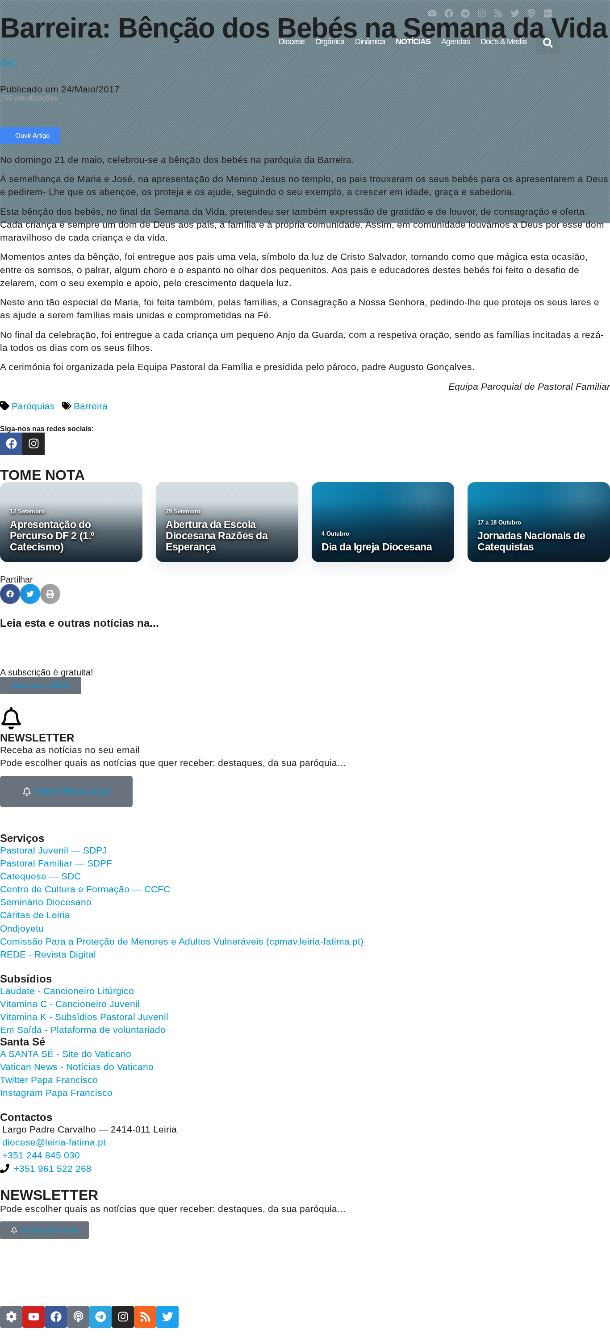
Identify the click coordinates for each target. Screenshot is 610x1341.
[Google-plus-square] (547, 13)
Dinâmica (370, 41)
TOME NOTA (42, 475)
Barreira (91, 406)
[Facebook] (448, 13)
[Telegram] (465, 13)
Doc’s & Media (503, 41)
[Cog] (11, 1317)
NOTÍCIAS (413, 41)
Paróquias (33, 406)
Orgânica (329, 41)
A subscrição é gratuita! (46, 672)
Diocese (292, 41)
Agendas (455, 41)
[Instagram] (481, 13)
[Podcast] (531, 13)
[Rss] (498, 13)
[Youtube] (432, 13)
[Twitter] (514, 13)
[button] (548, 42)
